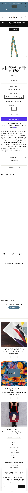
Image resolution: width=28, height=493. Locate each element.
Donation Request (14, 450)
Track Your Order (14, 455)
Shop (14, 357)
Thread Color (14, 106)
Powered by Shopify (14, 491)
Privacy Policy (14, 465)
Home (13, 64)
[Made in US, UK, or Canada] (14, 373)
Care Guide (14, 164)
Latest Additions (14, 437)
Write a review (14, 307)
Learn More (14, 6)
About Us (14, 445)
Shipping (8, 77)
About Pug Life (14, 167)
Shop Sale (14, 29)
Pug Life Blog (14, 447)
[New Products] (14, 414)
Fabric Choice (14, 94)
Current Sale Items (14, 452)
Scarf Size (14, 86)
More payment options (14, 123)
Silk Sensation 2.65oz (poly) (14, 97)
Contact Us (14, 457)
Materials (14, 160)
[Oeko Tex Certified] (14, 334)
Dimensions (14, 157)
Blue (14, 109)
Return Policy (14, 467)
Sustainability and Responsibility (14, 462)
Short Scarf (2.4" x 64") (14, 89)
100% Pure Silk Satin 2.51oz (14, 101)
